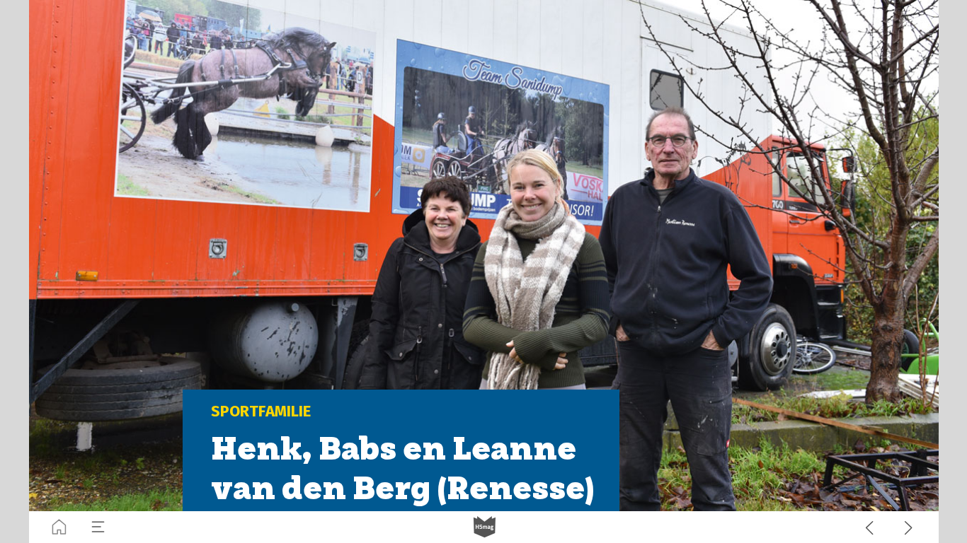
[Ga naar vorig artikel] (870, 527)
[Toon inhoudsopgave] (98, 527)
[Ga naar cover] (59, 527)
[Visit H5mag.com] (484, 527)
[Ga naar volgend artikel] (909, 527)
